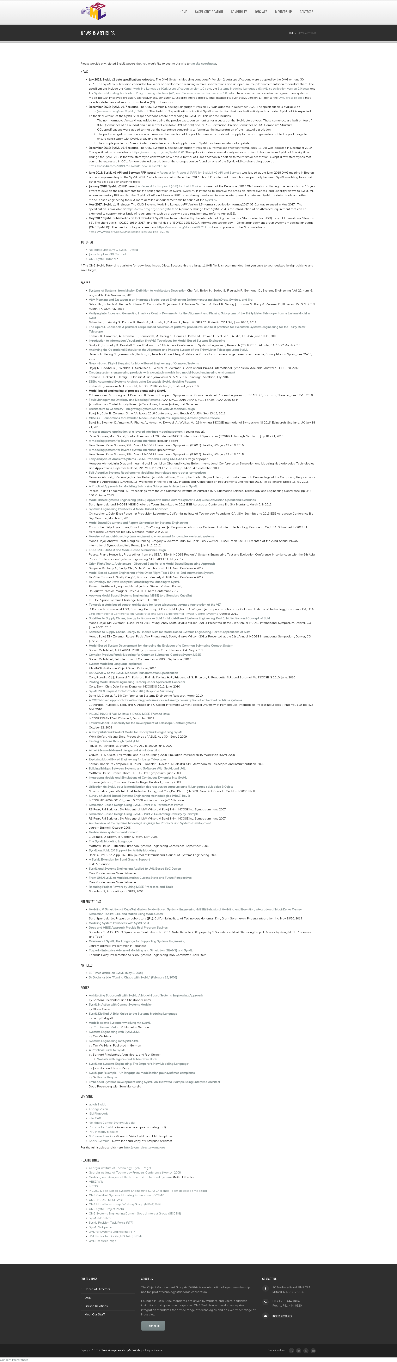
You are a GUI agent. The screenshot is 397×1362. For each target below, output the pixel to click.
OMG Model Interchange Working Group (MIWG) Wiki (125, 1204)
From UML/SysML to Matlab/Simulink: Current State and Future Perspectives (140, 878)
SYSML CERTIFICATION (209, 11)
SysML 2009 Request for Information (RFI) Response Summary (131, 691)
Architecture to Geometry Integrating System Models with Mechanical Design (142, 409)
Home (290, 33)
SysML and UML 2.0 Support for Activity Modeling (122, 850)
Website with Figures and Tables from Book (127, 1059)
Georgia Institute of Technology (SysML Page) (120, 1168)
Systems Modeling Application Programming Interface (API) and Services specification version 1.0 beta (164, 93)
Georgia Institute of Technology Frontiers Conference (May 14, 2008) (135, 1172)
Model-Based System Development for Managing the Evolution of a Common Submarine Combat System (161, 645)
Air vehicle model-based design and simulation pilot (124, 750)
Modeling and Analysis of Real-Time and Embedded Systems (130, 1177)
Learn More (153, 1326)
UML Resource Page (102, 1241)
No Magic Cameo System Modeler (112, 1122)
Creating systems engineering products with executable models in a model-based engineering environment (162, 372)
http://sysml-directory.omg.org (144, 1147)
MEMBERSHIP (283, 11)
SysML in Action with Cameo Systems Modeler (120, 1004)
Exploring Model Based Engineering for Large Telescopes (127, 759)
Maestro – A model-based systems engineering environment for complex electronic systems (151, 536)
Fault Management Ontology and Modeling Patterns (124, 400)
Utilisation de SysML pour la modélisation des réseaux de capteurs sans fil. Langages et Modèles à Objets (161, 786)
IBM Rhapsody (98, 1113)
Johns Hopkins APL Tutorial (107, 254)
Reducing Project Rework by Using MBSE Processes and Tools (131, 887)
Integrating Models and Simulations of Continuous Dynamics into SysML (138, 777)
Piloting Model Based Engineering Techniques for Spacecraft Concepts (137, 682)
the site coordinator (203, 63)
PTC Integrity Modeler (103, 1132)
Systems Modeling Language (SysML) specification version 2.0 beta (263, 88)
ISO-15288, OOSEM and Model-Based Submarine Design (127, 550)
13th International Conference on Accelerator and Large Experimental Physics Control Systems (153, 614)
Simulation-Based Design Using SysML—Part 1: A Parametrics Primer (136, 805)
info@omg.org (282, 1316)
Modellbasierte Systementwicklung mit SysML (120, 1023)
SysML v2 (211, 200)
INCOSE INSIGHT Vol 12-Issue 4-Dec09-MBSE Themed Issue (129, 714)
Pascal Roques (107, 1077)
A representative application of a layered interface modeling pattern (136, 431)
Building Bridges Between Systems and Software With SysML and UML (137, 768)
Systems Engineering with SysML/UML (114, 1032)
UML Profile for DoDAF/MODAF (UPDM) (115, 1236)
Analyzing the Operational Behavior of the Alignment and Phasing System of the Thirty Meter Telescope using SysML (168, 350)
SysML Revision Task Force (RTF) (111, 1222)
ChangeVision (98, 1109)
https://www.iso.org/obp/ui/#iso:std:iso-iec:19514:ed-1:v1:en (129, 232)
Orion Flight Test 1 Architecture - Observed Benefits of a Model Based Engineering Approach (152, 563)
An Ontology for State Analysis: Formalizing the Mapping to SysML (134, 582)
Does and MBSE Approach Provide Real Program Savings (128, 927)
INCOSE (94, 1186)
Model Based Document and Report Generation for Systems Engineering (138, 522)
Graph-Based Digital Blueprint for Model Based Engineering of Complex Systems (144, 363)
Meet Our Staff (95, 1314)
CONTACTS (306, 11)
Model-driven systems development (113, 832)
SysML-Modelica (100, 1218)
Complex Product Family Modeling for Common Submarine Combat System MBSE (145, 654)
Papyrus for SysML (101, 1127)
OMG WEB (261, 11)
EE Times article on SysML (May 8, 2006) (116, 973)
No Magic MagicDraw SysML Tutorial (114, 250)
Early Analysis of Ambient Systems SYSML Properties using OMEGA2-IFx (138, 459)
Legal (88, 1297)
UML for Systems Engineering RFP (112, 1232)
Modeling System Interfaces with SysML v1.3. (119, 923)
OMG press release (291, 98)
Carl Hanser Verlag (107, 1027)
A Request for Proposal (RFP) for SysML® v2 (167, 186)
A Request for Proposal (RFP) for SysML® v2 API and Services (199, 172)
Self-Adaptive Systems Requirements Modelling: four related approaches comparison (147, 472)
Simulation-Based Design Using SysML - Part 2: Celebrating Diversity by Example (143, 814)
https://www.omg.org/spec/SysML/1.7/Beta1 (118, 111)
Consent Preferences (14, 1360)
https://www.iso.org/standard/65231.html (185, 227)
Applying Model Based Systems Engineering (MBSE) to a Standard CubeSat (140, 595)
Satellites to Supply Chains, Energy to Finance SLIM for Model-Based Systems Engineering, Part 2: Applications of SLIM (169, 632)
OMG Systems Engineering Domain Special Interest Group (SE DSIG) (135, 1213)
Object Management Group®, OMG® (120, 1350)
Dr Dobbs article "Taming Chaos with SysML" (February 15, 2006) (133, 977)
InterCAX (95, 1118)
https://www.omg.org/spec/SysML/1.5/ (152, 209)
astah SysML (97, 1104)
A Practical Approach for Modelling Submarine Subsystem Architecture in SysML (143, 486)
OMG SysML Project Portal (106, 1209)
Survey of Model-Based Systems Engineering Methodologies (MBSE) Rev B (139, 796)
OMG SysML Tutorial (103, 259)
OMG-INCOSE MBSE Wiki (106, 1200)
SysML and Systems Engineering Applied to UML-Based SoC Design (135, 868)
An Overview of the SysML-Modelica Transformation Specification (133, 673)
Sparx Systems (99, 1141)
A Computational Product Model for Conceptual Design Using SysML (135, 732)
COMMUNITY (239, 11)
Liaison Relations (96, 1306)
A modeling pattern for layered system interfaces (122, 441)
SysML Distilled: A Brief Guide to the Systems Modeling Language (133, 1013)
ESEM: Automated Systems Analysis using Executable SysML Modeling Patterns (142, 381)
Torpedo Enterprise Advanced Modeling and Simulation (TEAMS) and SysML (141, 950)
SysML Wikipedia (100, 1227)
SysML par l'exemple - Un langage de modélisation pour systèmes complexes (142, 1073)
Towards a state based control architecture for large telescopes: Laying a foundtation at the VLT (155, 604)
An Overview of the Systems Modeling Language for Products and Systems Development (150, 823)
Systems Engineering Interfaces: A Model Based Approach (128, 509)
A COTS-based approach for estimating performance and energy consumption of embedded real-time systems (165, 700)
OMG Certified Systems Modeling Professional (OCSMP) (127, 1195)
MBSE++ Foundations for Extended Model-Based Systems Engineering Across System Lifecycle (154, 418)
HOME (183, 11)
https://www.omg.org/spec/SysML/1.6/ (158, 152)
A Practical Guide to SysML (107, 1050)
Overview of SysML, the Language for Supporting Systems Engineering (137, 941)
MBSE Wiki (96, 1181)
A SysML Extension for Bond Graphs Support (119, 859)
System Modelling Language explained (115, 664)
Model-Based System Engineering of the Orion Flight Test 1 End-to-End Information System (151, 573)
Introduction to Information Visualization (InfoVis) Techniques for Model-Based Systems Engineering (157, 340)
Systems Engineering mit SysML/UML (114, 1041)
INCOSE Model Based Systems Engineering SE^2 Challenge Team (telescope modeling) (148, 1191)
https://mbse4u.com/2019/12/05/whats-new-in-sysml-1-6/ (127, 166)
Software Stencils (101, 1136)
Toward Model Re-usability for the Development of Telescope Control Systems (142, 723)
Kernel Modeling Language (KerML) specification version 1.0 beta (167, 88)
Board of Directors (97, 1289)
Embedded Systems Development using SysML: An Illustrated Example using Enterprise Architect (154, 1082)
